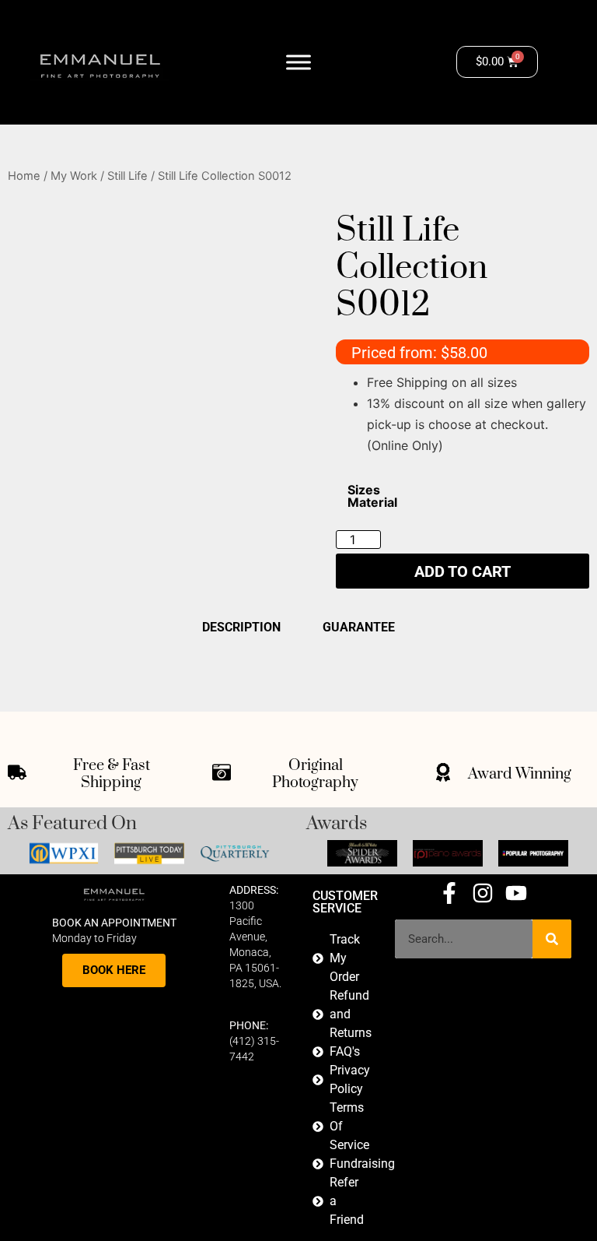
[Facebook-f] (449, 893)
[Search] (551, 938)
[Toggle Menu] (298, 61)
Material (372, 502)
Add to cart (462, 571)
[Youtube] (516, 893)
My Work (74, 176)
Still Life (127, 176)
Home (24, 176)
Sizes (363, 489)
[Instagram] (483, 893)
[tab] (298, 626)
